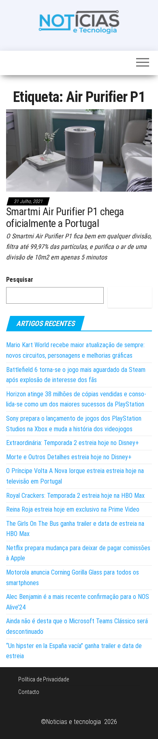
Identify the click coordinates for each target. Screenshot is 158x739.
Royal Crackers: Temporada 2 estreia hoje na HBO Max (75, 495)
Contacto (28, 692)
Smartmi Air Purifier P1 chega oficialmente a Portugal (65, 217)
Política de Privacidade (43, 679)
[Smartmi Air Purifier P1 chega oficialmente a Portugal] (79, 150)
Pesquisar (19, 279)
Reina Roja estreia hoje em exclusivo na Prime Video (72, 509)
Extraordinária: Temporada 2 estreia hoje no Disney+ (72, 443)
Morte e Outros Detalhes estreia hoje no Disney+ (69, 457)
